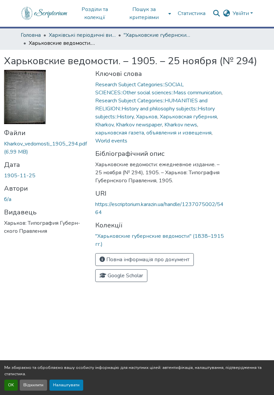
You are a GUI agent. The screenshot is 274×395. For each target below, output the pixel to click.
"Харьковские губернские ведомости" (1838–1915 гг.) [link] (157, 35)
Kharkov (104, 124)
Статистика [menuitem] (192, 13)
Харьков (146, 116)
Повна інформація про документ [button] (147, 259)
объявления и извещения (179, 132)
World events (111, 140)
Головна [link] (31, 35)
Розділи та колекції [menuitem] (95, 13)
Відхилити (33, 385)
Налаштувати (66, 385)
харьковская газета (119, 132)
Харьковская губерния (188, 116)
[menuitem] (146, 13)
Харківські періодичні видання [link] (82, 35)
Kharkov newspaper (139, 124)
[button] (44, 13)
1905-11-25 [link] (19, 175)
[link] (45, 148)
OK (11, 385)
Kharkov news (180, 124)
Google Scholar (124, 275)
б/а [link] (7, 199)
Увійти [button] (241, 13)
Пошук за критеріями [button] (144, 13)
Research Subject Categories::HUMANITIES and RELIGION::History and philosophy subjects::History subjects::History (155, 108)
